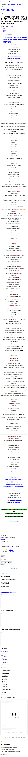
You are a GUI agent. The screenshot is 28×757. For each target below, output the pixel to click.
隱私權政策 (23, 737)
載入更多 (2, 556)
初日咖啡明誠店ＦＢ (17, 58)
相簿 (4, 28)
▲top (2, 553)
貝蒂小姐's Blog (8, 10)
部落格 (4, 30)
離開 (7, 754)
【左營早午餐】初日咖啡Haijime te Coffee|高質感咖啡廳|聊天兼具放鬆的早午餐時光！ (15, 40)
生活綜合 (11, 26)
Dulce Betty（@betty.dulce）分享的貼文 (14, 732)
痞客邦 (9, 546)
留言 (13, 546)
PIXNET (6, 737)
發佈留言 (2, 564)
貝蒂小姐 (3, 539)
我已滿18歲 (3, 754)
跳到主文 (3, 13)
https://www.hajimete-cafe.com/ (15, 56)
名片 (4, 31)
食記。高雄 (11, 551)
